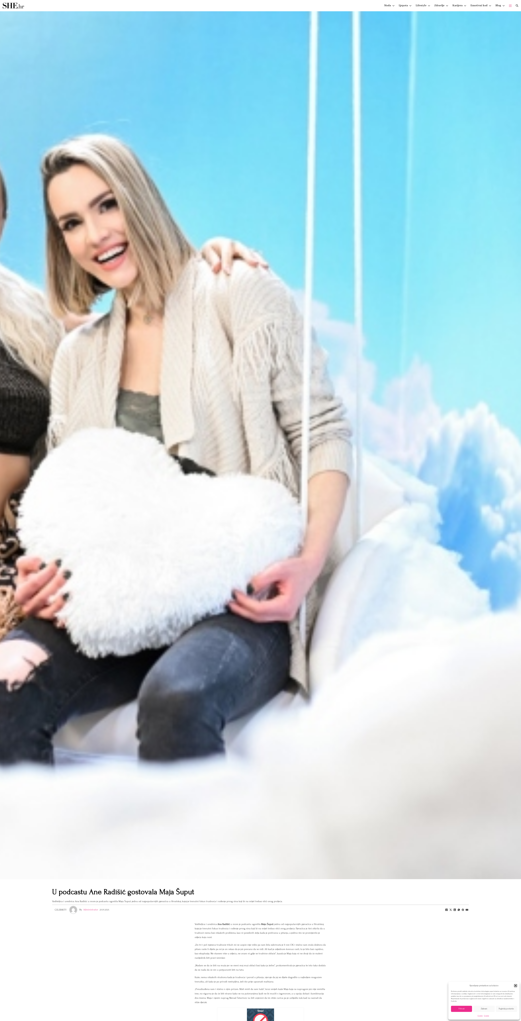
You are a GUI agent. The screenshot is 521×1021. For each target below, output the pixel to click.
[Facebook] (446, 910)
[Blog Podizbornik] (503, 5)
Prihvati (462, 1009)
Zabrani (484, 1009)
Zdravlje (439, 5)
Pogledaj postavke (506, 1009)
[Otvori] (517, 5)
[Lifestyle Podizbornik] (429, 5)
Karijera (457, 5)
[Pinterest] (463, 910)
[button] (515, 985)
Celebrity (61, 909)
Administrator (90, 909)
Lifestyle (421, 5)
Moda (387, 5)
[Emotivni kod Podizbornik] (490, 5)
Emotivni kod (478, 5)
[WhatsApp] (459, 910)
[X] (451, 910)
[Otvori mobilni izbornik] (510, 6)
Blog (498, 5)
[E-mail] (467, 910)
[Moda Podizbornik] (393, 5)
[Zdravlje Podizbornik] (447, 5)
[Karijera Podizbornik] (465, 5)
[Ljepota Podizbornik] (410, 5)
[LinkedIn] (455, 910)
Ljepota (403, 5)
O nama (480, 1016)
